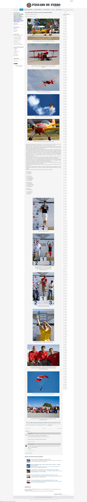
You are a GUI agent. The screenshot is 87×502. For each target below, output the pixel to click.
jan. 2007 (64, 376)
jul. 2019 (64, 149)
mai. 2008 (64, 350)
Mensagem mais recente (28, 428)
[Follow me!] (72, 1)
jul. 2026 (64, 15)
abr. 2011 (64, 295)
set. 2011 (64, 287)
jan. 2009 (64, 338)
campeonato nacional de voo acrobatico (44, 423)
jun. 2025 (64, 36)
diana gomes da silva (56, 423)
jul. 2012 (64, 271)
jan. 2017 (64, 196)
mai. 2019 (64, 152)
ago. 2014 (64, 231)
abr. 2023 (64, 77)
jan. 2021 (64, 120)
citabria (52, 423)
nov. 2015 (64, 214)
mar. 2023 (64, 79)
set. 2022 (64, 88)
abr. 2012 (64, 276)
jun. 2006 (64, 387)
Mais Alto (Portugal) (17, 42)
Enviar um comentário (28, 453)
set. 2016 (64, 201)
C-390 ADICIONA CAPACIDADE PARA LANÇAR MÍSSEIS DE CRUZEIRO (45, 469)
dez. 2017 (64, 179)
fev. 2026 (64, 23)
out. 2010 (64, 304)
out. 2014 (64, 228)
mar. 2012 (64, 277)
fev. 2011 (64, 298)
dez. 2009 (64, 320)
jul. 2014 (64, 233)
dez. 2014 (64, 225)
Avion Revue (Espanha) (17, 38)
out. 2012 (64, 266)
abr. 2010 (64, 314)
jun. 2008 (64, 349)
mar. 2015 (64, 220)
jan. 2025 (64, 44)
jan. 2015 (64, 223)
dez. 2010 (64, 301)
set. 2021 (64, 107)
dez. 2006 (64, 377)
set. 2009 (64, 325)
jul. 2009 (64, 328)
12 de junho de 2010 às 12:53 (31, 450)
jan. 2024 (64, 63)
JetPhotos (15, 52)
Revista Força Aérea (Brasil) (18, 44)
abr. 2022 (64, 96)
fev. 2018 (64, 176)
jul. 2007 (64, 366)
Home (21, 9)
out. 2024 (64, 49)
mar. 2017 (64, 193)
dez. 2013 (64, 244)
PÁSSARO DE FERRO (43, 497)
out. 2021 (64, 106)
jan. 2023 (64, 82)
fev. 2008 (64, 355)
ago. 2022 (64, 90)
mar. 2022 (64, 98)
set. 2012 (64, 268)
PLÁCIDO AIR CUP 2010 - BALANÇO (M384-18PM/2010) (38, 12)
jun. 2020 (64, 131)
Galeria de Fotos (47, 9)
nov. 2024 (64, 47)
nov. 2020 (64, 123)
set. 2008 (64, 344)
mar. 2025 (64, 41)
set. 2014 (64, 230)
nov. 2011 (64, 284)
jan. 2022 (64, 101)
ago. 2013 (64, 250)
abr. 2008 (64, 352)
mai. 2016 (64, 206)
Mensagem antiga (60, 428)
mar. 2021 (64, 117)
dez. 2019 (64, 141)
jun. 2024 (64, 55)
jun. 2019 (64, 150)
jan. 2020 (64, 139)
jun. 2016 (64, 204)
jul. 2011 (64, 290)
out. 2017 (64, 182)
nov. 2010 (64, 303)
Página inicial (44, 428)
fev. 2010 (64, 317)
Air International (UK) (17, 37)
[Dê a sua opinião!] (49, 425)
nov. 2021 (64, 104)
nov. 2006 (64, 379)
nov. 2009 (64, 322)
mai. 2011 (64, 293)
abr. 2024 (64, 58)
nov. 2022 (64, 85)
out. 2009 (64, 323)
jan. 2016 (64, 212)
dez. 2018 (64, 160)
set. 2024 (64, 50)
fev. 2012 (64, 279)
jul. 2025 (64, 34)
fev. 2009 (64, 336)
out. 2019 (64, 144)
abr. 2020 (64, 134)
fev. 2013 (64, 260)
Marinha (15, 31)
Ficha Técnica (58, 9)
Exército (15, 28)
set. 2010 (64, 306)
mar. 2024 (64, 60)
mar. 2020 (64, 136)
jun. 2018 (64, 169)
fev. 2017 (64, 195)
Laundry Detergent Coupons (54, 499)
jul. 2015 (64, 217)
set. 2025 (64, 31)
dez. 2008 (64, 339)
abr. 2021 (64, 115)
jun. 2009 (64, 330)
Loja (53, 9)
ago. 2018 (64, 166)
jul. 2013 (64, 252)
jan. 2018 (64, 177)
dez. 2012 (64, 263)
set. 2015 (64, 215)
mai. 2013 (64, 255)
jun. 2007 (64, 368)
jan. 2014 (64, 242)
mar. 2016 (64, 209)
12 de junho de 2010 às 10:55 (31, 441)
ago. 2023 (64, 71)
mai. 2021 (64, 114)
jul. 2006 (64, 385)
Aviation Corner (16, 51)
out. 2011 (64, 285)
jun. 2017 (64, 188)
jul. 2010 (64, 309)
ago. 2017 (64, 185)
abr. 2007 (64, 371)
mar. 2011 (64, 296)
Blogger (20, 66)
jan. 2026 (64, 25)
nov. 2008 (64, 341)
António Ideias (37, 423)
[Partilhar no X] (50, 425)
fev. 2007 (64, 374)
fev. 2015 (64, 222)
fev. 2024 (64, 61)
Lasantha (43, 499)
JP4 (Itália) (16, 41)
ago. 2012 (64, 269)
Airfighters (15, 48)
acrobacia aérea (32, 423)
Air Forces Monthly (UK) (18, 35)
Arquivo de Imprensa (28, 9)
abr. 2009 (64, 333)
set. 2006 (64, 382)
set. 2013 (64, 249)
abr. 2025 (64, 39)
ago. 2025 (64, 33)
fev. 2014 (64, 241)
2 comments (34, 16)
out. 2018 (64, 163)
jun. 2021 (64, 112)
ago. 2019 (64, 147)
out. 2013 (64, 247)
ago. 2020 (64, 128)
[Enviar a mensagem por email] (47, 425)
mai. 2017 (64, 190)
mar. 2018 (64, 174)
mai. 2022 (64, 95)
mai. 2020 (64, 133)
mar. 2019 (64, 155)
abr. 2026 (64, 20)
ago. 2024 (64, 52)
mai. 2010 (64, 312)
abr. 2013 (64, 257)
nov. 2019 (64, 142)
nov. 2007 (64, 360)
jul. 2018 (64, 168)
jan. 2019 (64, 158)
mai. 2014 (64, 236)
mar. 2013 (64, 258)
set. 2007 (64, 363)
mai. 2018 (64, 171)
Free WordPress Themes (35, 499)
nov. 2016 (64, 198)
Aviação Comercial (37, 9)
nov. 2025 (64, 28)
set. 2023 (64, 69)
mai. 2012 (64, 274)
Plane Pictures (16, 55)
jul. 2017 (64, 187)
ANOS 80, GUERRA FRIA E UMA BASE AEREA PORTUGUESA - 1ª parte (44, 480)
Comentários (17, 61)
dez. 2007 (64, 358)
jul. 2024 (64, 53)
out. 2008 (64, 342)
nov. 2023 (64, 66)
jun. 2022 (64, 93)
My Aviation (16, 54)
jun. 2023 (64, 74)
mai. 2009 (64, 331)
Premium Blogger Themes (47, 499)
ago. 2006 (64, 384)
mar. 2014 (64, 239)
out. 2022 (64, 87)
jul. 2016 (64, 203)
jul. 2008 (64, 347)
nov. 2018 (64, 161)
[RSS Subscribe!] (71, 1)
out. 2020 (64, 125)
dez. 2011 (64, 282)
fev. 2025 (64, 42)
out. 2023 (64, 68)
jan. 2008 (64, 357)
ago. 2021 (64, 109)
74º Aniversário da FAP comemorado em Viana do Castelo (41, 459)
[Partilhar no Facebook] (51, 425)
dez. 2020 (64, 122)
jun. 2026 (64, 17)
